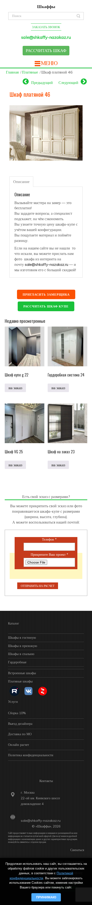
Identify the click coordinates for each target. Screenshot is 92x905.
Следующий (68, 82)
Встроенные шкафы (22, 673)
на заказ (15, 387)
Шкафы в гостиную (22, 637)
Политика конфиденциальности (30, 755)
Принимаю (46, 897)
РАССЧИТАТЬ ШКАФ (46, 50)
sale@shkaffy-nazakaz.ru (46, 37)
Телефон (49, 540)
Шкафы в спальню (21, 654)
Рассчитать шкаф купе (46, 306)
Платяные (30, 72)
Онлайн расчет (18, 745)
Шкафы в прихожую (22, 646)
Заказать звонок (46, 27)
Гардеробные (17, 662)
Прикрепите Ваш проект (49, 555)
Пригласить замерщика (46, 294)
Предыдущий (42, 82)
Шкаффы (46, 6)
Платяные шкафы (20, 681)
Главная (12, 72)
